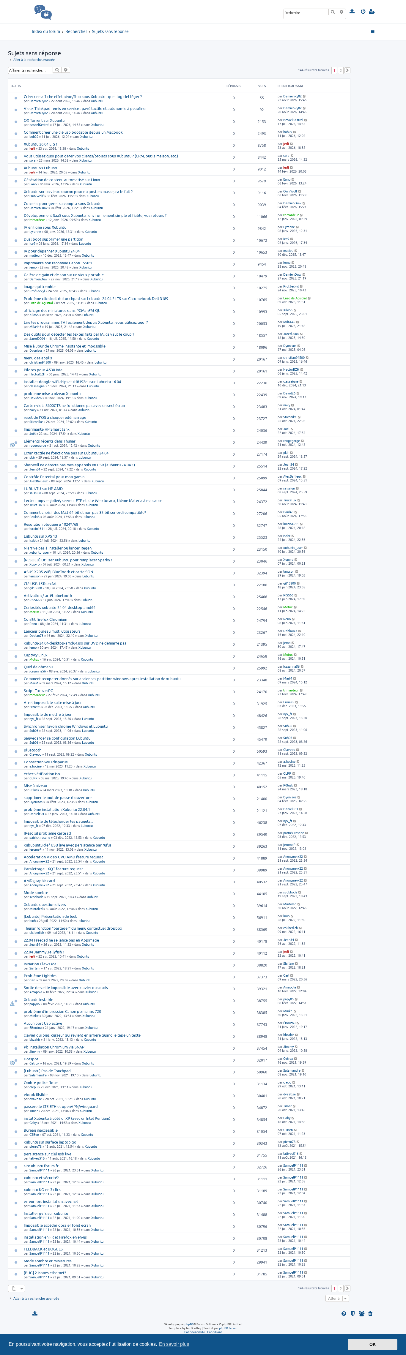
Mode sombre (36, 892)
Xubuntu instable (38, 999)
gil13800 (35, 588)
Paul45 (34, 517)
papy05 (34, 1004)
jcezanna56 (37, 671)
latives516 (37, 1158)
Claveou (35, 754)
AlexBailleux (38, 481)
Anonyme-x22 (39, 861)
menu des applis (38, 358)
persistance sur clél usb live (47, 1154)
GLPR (33, 778)
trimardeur (37, 220)
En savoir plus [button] (174, 1344)
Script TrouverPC (38, 690)
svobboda (36, 897)
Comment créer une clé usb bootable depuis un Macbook (73, 132)
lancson (34, 576)
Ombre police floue (41, 1082)
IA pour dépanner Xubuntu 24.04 (52, 251)
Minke (34, 1016)
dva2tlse (35, 1099)
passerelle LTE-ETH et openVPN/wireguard (61, 1106)
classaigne (37, 386)
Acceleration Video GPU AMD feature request (63, 857)
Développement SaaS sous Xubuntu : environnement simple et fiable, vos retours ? (95, 215)
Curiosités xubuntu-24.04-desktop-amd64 (59, 607)
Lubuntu (85, 243)
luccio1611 (37, 528)
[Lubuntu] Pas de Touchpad (47, 1070)
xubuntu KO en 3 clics (42, 1189)
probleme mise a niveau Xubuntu (52, 393)
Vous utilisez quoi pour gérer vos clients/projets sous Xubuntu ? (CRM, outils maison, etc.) (101, 156)
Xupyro (34, 564)
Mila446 (35, 327)
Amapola (35, 992)
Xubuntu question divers (45, 904)
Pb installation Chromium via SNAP (54, 1047)
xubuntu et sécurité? (41, 1177)
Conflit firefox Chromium (45, 619)
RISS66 (34, 600)
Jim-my (34, 1051)
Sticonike (36, 422)
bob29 (33, 136)
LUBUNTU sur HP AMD (43, 488)
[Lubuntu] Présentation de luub (51, 916)
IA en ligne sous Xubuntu (45, 227)
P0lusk (34, 790)
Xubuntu (97, 101)
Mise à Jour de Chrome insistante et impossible (65, 346)
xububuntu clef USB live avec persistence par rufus (67, 845)
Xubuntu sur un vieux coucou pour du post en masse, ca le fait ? (78, 191)
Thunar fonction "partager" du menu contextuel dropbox (73, 928)
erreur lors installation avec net (51, 1201)
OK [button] (372, 1344)
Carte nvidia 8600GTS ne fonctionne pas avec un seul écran (74, 405)
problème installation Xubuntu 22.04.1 (57, 809)
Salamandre (38, 1075)
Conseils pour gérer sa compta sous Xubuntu (62, 203)
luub (32, 921)
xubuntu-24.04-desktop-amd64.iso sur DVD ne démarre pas (75, 643)
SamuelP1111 (39, 1170)
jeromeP (35, 849)
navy (32, 410)
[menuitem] (352, 11)
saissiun (35, 493)
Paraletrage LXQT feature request (53, 868)
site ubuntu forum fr (41, 1165)
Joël (32, 433)
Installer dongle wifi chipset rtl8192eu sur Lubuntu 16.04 (72, 381)
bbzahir (34, 1039)
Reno (33, 624)
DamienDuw (38, 208)
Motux (34, 612)
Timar (33, 1111)
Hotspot (31, 1058)
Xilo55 (34, 315)
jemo (33, 267)
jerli (32, 148)
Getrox (34, 1063)
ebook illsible (36, 1094)
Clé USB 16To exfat (40, 583)
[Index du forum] (56, 11)
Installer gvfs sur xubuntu (46, 1213)
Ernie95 (34, 707)
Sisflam (34, 968)
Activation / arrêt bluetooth (48, 595)
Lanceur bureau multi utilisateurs (52, 631)
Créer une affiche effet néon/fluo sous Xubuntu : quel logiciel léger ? (83, 96)
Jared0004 (37, 338)
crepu (33, 1087)
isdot (33, 540)
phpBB (189, 1324)
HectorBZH (37, 374)
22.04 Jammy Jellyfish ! (44, 952)
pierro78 (35, 1146)
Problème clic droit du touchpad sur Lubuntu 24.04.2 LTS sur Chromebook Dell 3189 (96, 298)
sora (32, 160)
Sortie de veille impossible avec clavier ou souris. (66, 987)
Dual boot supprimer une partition (53, 239)
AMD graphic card (39, 880)
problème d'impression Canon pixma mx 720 (62, 1011)
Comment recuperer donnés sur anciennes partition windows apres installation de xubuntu (102, 678)
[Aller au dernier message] (304, 96)
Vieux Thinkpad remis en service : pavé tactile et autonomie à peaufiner (85, 108)
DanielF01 (36, 814)
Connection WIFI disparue (46, 761)
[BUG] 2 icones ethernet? (45, 1272)
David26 (35, 398)
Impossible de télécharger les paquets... (58, 821)
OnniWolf (36, 196)
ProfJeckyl (37, 291)
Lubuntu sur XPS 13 (40, 536)
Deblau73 (36, 635)
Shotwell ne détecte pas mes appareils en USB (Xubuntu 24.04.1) (79, 464)
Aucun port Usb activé (43, 1023)
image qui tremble (40, 286)
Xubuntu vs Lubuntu (41, 167)
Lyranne (35, 231)
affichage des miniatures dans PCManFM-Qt (62, 310)
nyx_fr (33, 719)
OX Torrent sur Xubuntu (44, 120)
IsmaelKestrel (39, 125)
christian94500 (40, 362)
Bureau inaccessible (41, 1130)
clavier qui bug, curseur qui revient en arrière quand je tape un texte (82, 1035)
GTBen (34, 1134)
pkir (32, 457)
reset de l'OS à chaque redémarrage (55, 417)
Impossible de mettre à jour (48, 714)
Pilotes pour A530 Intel (44, 369)
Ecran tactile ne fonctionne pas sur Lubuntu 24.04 (66, 453)
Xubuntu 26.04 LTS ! (40, 144)
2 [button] (341, 70)
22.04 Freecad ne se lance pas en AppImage (61, 940)
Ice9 (32, 243)
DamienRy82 (38, 101)
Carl (32, 980)
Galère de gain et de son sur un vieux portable (64, 274)
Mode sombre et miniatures (48, 1260)
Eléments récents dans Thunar (49, 441)
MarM (33, 683)
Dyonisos (36, 350)
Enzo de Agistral (41, 303)
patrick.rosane (39, 837)
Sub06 (33, 730)
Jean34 (34, 469)
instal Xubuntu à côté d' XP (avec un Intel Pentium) (67, 1118)
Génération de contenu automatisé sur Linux (62, 179)
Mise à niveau (35, 785)
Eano (33, 184)
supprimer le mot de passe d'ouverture (58, 797)
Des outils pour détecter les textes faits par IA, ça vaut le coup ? (79, 334)
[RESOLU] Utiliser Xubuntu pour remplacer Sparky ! (68, 560)
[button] (347, 70)
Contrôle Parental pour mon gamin (54, 476)
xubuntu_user (39, 552)
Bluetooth (32, 750)
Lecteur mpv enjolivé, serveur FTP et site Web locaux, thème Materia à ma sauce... (94, 500)
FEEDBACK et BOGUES (43, 1249)
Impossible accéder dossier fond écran (57, 1225)
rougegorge (37, 445)
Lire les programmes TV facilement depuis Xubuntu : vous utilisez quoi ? (86, 322)
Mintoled (36, 909)
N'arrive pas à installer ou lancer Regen (58, 548)
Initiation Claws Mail (41, 963)
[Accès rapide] (373, 32)
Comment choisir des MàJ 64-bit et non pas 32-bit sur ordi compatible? (85, 512)
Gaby (33, 1123)
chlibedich (36, 932)
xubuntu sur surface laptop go (50, 1142)
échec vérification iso (42, 773)
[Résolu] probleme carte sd (47, 833)
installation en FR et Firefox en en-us (55, 1237)
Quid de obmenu (38, 666)
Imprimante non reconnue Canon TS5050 (58, 262)
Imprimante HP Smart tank (47, 429)
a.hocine (35, 766)
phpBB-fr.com (228, 1328)
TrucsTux (36, 505)
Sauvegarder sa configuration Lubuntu (57, 738)
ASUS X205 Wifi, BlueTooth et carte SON (58, 571)
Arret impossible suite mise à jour (53, 702)
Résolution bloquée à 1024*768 (51, 524)
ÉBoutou (35, 1027)
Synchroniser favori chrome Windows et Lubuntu (66, 726)
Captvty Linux (36, 655)
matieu (34, 255)
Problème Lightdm (40, 975)
